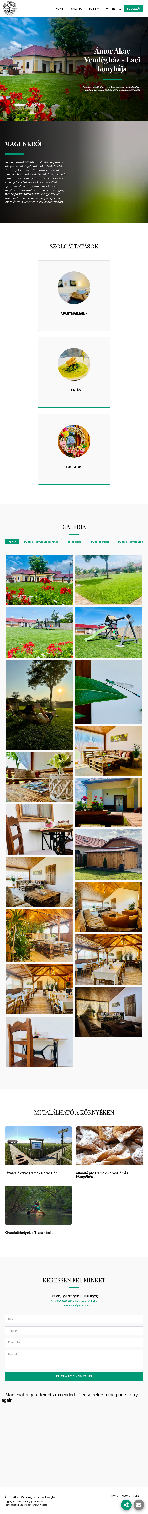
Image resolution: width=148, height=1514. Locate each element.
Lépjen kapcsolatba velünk (74, 1376)
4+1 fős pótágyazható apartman (41, 541)
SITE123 (19, 1504)
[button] (107, 8)
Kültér (12, 541)
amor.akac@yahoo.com (76, 1305)
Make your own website (35, 1504)
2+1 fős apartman (100, 541)
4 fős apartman (74, 541)
